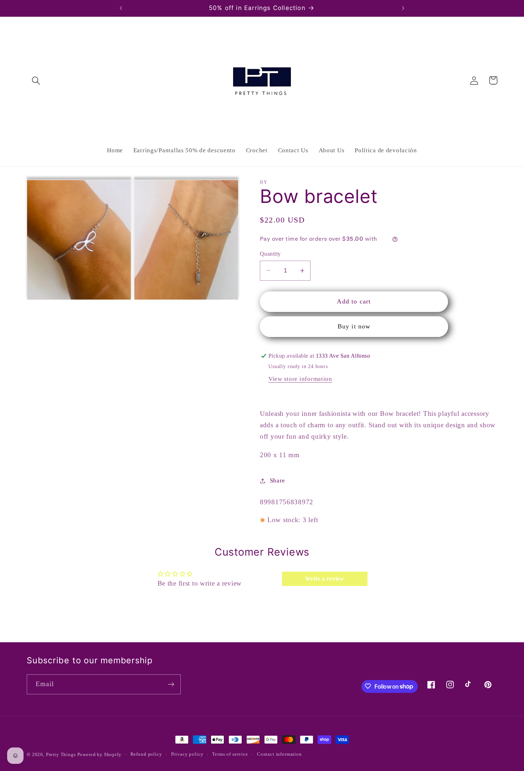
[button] (36, 80)
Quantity (270, 254)
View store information (300, 379)
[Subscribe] (170, 684)
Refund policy (146, 754)
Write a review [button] (324, 579)
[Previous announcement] (121, 8)
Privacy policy (187, 754)
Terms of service (230, 754)
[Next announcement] (403, 8)
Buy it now (354, 326)
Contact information (279, 754)
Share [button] (277, 480)
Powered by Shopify (99, 754)
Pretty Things (61, 754)
